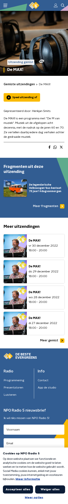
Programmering (14, 380)
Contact (43, 380)
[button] (5, 5)
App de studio (47, 387)
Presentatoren (13, 387)
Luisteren (10, 394)
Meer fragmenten (45, 206)
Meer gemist (49, 340)
